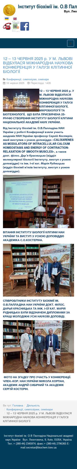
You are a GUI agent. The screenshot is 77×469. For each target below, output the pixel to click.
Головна (17, 405)
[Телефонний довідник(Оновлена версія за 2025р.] (7, 26)
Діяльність (33, 405)
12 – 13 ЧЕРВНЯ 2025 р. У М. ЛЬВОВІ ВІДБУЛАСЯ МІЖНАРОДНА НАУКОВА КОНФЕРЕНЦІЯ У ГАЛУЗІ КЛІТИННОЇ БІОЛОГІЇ (38, 65)
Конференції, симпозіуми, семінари (30, 409)
